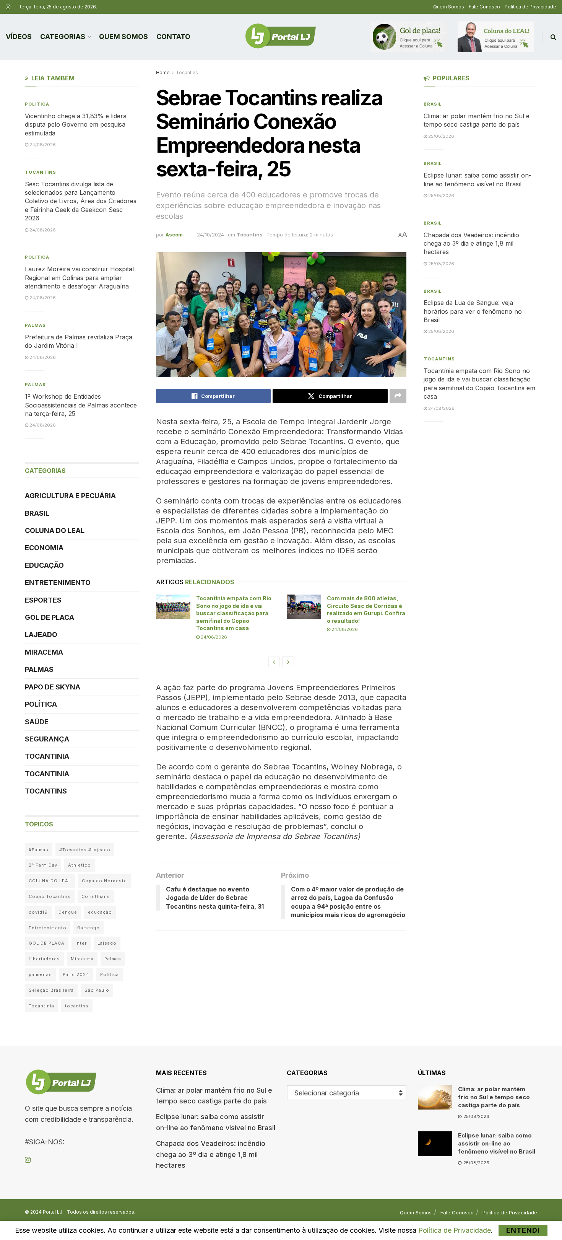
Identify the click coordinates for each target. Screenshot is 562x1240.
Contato (173, 37)
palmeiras (40, 974)
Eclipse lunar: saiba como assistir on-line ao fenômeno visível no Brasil (496, 1143)
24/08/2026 (213, 637)
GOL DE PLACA (49, 617)
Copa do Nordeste (104, 880)
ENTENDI (523, 1230)
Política (37, 104)
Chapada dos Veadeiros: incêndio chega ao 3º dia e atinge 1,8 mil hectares (471, 243)
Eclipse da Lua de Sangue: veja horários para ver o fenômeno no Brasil (473, 311)
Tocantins (187, 72)
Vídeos (19, 37)
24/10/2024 (210, 234)
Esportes (43, 600)
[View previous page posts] (274, 662)
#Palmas (39, 849)
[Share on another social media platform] (398, 396)
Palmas (35, 325)
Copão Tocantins (50, 896)
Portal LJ (52, 1212)
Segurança (47, 739)
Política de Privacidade (530, 7)
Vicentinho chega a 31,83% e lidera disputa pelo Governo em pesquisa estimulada (76, 124)
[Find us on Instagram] (8, 7)
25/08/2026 (440, 136)
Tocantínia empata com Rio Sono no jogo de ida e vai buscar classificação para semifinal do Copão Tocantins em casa (233, 613)
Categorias (62, 37)
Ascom (174, 234)
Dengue (67, 912)
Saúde (37, 722)
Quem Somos (448, 7)
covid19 (38, 912)
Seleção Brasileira (51, 990)
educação (100, 912)
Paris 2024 (76, 974)
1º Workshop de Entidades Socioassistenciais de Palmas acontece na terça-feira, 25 (81, 405)
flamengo (88, 927)
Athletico (79, 865)
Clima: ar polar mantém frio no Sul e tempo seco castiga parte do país (494, 1097)
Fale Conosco (484, 7)
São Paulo (96, 990)
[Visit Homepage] (280, 37)
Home (163, 72)
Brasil (37, 513)
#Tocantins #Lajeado (84, 849)
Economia (44, 548)
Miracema (44, 652)
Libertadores (44, 958)
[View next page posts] (288, 662)
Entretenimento (58, 582)
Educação (44, 565)
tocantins (77, 1006)
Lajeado (41, 635)
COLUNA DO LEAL (54, 530)
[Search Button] (553, 37)
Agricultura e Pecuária (70, 496)
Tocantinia (47, 756)
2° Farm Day (43, 865)
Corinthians (95, 896)
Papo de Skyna (52, 687)
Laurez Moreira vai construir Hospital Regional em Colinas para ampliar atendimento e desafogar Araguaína (79, 277)
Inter (81, 943)
